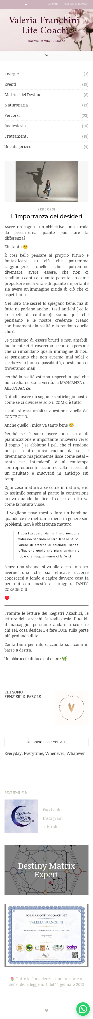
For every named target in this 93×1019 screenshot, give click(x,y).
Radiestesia (15, 125)
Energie (12, 73)
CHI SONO (53, 3)
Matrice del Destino (23, 94)
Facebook (51, 809)
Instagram (53, 818)
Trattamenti (16, 136)
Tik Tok (50, 827)
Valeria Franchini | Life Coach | (46, 26)
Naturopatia (16, 105)
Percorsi (12, 115)
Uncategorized (18, 146)
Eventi (10, 84)
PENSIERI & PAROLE (23, 696)
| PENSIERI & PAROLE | (75, 3)
